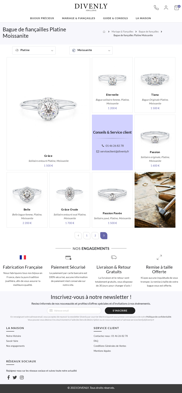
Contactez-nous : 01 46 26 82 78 (111, 336)
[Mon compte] (166, 9)
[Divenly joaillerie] (91, 5)
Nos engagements (15, 345)
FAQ (96, 340)
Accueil (104, 31)
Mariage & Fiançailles (122, 31)
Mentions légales (102, 350)
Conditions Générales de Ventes (110, 345)
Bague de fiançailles (149, 31)
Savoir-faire (12, 340)
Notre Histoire (13, 336)
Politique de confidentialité (158, 316)
